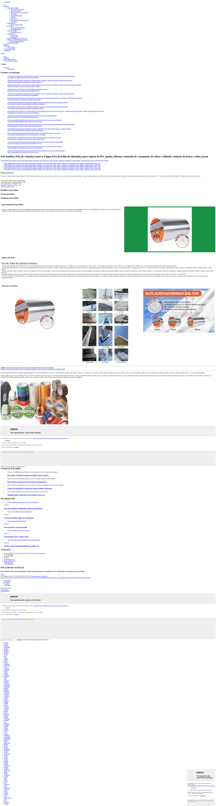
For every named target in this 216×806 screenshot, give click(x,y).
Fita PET (13, 17)
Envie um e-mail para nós (7, 186)
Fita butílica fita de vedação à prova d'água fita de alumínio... (23, 112)
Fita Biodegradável (16, 29)
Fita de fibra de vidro (16, 15)
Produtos (6, 6)
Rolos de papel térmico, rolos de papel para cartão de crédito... (23, 86)
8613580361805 (5, 591)
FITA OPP (10, 26)
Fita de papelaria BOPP (17, 41)
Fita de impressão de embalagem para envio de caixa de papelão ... (25, 148)
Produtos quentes (35, 576)
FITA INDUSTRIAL (13, 8)
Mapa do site (44, 576)
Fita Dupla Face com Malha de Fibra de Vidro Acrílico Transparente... (26, 139)
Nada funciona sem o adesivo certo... (16, 537)
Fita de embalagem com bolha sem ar (47, 577)
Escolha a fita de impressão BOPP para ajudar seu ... (22, 546)
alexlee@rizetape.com (10, 561)
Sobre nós (6, 46)
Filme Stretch (14, 35)
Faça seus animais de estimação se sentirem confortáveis (23, 508)
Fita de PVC (14, 18)
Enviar (2, 574)
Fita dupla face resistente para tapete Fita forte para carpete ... (23, 77)
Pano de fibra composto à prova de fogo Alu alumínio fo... (27, 482)
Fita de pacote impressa (19, 577)
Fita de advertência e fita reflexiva (20, 20)
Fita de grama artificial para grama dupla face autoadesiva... (23, 95)
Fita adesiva (14, 14)
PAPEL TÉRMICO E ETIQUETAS (17, 38)
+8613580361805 (9, 564)
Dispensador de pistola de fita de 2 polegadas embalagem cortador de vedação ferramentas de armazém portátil (35, 369)
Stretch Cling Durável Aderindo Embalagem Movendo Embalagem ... (26, 130)
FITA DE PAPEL (12, 30)
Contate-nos (7, 50)
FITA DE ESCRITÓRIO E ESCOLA (17, 40)
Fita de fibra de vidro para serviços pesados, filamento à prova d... (24, 143)
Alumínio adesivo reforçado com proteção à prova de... (26, 495)
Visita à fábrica (11, 47)
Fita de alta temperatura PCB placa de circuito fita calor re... (23, 152)
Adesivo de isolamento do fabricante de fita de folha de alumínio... (30, 488)
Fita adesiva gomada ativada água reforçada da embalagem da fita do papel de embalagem (30, 367)
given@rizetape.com (9, 559)
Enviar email (4, 589)
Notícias (6, 44)
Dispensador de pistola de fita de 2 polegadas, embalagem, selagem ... (25, 108)
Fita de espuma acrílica (17, 24)
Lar (5, 5)
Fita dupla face (11, 23)
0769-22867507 (8, 562)
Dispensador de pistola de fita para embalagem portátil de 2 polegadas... (26, 104)
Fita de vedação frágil (6, 577)
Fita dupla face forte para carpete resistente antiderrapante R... (23, 91)
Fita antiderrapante (16, 11)
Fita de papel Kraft (16, 32)
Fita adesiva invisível (31, 577)
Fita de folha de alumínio (17, 9)
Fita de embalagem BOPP (18, 27)
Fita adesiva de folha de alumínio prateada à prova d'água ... (28, 475)
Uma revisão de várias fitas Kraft (15, 527)
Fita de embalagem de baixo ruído (81, 577)
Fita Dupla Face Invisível (64, 577)
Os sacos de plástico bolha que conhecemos (18, 518)
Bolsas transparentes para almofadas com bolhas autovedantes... (24, 99)
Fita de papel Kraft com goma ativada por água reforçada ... (23, 117)
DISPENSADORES (13, 43)
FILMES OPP (11, 34)
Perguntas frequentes (9, 49)
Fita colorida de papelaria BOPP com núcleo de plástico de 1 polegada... (26, 134)
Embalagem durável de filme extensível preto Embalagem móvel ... (25, 126)
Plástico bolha (14, 37)
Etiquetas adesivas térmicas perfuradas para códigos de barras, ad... (25, 82)
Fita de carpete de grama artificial (19, 12)
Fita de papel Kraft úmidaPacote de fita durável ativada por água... (25, 121)
